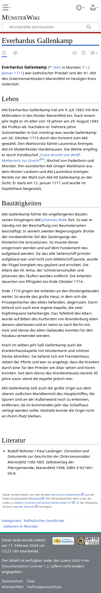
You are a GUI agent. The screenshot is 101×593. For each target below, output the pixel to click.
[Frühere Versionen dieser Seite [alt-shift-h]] (84, 53)
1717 (18, 72)
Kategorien (11, 520)
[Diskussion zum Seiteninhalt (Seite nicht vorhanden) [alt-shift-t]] (15, 53)
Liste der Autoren (23, 506)
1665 (56, 67)
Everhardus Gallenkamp (65, 494)
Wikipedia (34, 498)
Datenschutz (12, 580)
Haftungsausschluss (44, 586)
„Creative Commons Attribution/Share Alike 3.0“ (41, 502)
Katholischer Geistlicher (44, 520)
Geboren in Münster (20, 526)
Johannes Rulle (54, 219)
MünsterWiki (21, 17)
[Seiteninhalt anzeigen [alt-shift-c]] (4, 53)
